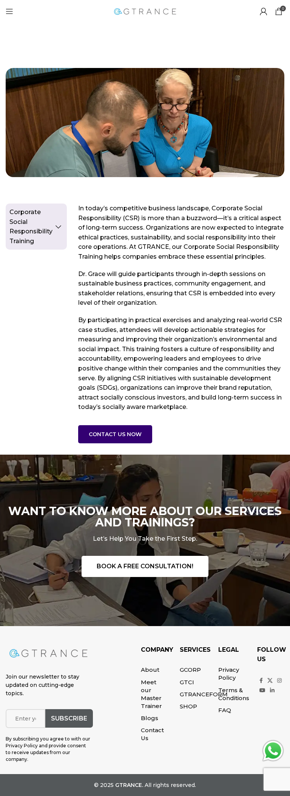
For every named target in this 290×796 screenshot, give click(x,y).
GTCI (187, 682)
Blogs (149, 718)
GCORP (190, 669)
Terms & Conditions (233, 694)
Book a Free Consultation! (145, 566)
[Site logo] (145, 10)
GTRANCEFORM (204, 694)
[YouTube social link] (262, 690)
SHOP (188, 706)
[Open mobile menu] (9, 11)
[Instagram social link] (279, 680)
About (150, 669)
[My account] (263, 11)
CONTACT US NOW (115, 434)
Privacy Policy (228, 673)
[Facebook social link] (261, 680)
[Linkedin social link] (272, 690)
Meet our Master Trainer (151, 694)
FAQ (224, 710)
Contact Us (152, 734)
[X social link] (270, 680)
